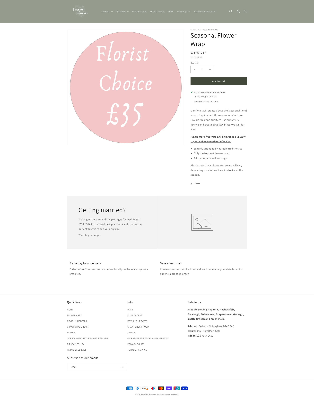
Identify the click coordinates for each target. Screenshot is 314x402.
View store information (206, 101)
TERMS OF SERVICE (77, 349)
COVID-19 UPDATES (77, 321)
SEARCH (71, 332)
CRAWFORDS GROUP (77, 326)
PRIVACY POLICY (75, 344)
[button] (106, 11)
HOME (70, 309)
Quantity (195, 63)
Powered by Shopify (171, 395)
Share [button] (197, 183)
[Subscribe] (122, 367)
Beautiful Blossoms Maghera (152, 395)
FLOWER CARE (74, 315)
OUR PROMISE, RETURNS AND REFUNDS (87, 338)
